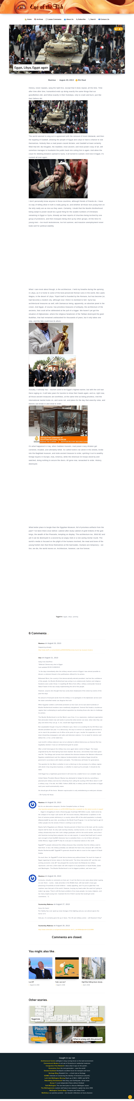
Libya (70, 616)
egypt (65, 616)
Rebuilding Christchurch (53, 1080)
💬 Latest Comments (53, 19)
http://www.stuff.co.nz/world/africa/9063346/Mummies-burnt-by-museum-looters (65, 650)
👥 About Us (68, 19)
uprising (75, 616)
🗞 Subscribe (80, 19)
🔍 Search (92, 19)
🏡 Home (28, 19)
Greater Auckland (50, 1070)
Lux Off (31, 982)
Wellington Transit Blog (57, 1090)
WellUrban (45, 1093)
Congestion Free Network (55, 1066)
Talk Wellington (50, 1085)
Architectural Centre (48, 1061)
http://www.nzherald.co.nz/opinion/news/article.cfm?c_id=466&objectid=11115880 (66, 929)
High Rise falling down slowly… (92, 982)
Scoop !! (53, 1083)
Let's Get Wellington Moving (55, 1078)
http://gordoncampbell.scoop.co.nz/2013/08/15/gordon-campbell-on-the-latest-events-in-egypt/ (70, 809)
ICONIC (46, 1075)
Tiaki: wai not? (60, 982)
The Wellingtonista (48, 1088)
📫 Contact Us (103, 19)
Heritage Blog (53, 1073)
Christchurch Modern (51, 1063)
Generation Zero (54, 1068)
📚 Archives (38, 19)
